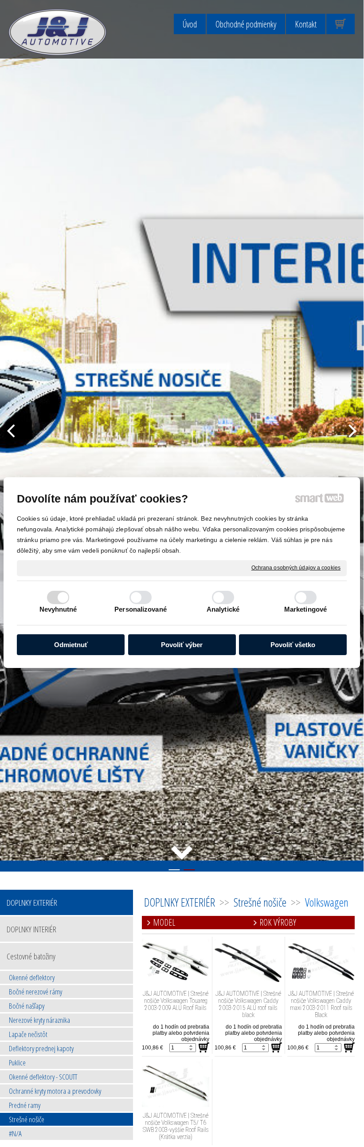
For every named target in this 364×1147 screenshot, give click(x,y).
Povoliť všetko (292, 644)
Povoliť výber (182, 644)
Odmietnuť (71, 644)
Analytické (223, 609)
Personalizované (140, 609)
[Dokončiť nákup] (340, 24)
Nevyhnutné (58, 609)
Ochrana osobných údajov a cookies (296, 568)
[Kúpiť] (204, 1047)
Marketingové (305, 609)
